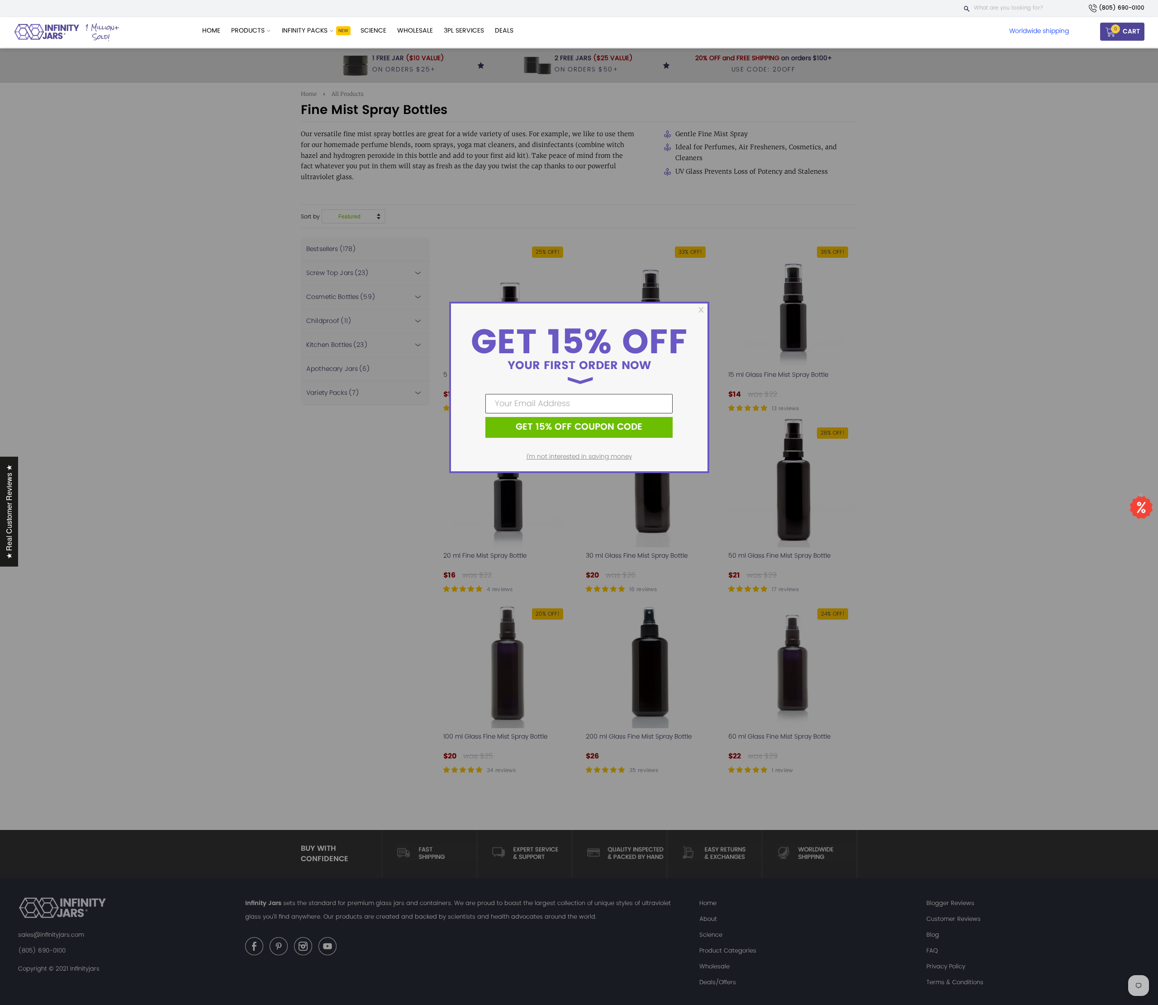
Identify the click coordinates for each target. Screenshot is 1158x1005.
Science (373, 30)
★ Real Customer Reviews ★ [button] (9, 512)
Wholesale (415, 30)
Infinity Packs (305, 30)
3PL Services (464, 30)
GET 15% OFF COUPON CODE (579, 427)
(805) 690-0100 (1121, 8)
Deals (504, 30)
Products (248, 30)
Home (211, 30)
